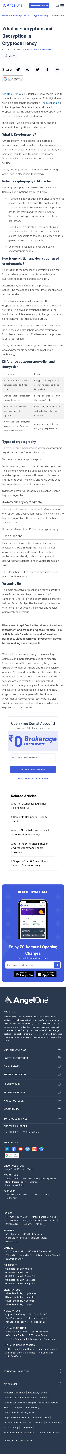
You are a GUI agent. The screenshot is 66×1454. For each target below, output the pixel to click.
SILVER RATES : (12, 1289)
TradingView (11, 1197)
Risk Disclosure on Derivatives (19, 1432)
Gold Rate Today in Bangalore (20, 1283)
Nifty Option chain (14, 1251)
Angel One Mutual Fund (16, 1331)
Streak (33, 1194)
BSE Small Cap (12, 1224)
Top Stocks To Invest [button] (16, 1118)
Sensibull (9, 1194)
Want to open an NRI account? (33, 778)
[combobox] (10, 55)
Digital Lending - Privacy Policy (19, 1412)
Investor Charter (41, 1417)
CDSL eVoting (53, 1422)
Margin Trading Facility (15, 1181)
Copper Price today (15, 1314)
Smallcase (22, 1194)
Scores (43, 1397)
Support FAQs (32, 1132)
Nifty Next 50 (12, 1220)
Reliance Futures (39, 1237)
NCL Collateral (36, 1422)
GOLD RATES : (11, 1265)
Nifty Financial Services (44, 1216)
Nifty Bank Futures (32, 1234)
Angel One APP (12, 1178)
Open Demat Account (39, 5)
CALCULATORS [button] (11, 1066)
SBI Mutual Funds (40, 1331)
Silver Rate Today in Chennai (19, 1300)
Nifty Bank (22, 1216)
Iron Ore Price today (15, 1321)
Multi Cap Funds (13, 1356)
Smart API (34, 1181)
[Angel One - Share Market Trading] (12, 5)
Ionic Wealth (28, 1169)
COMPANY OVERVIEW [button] (15, 1049)
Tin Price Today (37, 1321)
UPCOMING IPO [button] (11, 1108)
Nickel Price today (35, 1317)
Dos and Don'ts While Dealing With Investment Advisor (31, 1402)
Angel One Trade (30, 1178)
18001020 (13, 1132)
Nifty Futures (12, 1234)
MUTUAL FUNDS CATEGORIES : (20, 1345)
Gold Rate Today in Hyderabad (20, 1279)
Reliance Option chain (46, 1254)
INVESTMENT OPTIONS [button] (16, 1058)
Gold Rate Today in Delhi (17, 1272)
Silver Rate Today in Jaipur (18, 1304)
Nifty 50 (9, 1216)
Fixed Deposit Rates (14, 1185)
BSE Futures (11, 1241)
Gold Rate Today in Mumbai (19, 1268)
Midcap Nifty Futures (16, 1237)
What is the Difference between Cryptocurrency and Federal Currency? (29, 848)
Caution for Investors (48, 1432)
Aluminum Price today (40, 1314)
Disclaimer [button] (10, 1384)
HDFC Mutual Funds (37, 1335)
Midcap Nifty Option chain (18, 1254)
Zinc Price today (13, 1317)
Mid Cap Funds (46, 1352)
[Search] (57, 5)
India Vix (28, 1224)
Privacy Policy (32, 1407)
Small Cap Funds (46, 1348)
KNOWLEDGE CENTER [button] (15, 1074)
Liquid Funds (27, 1348)
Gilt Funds (30, 1352)
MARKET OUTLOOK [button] (13, 1100)
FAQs (6, 1407)
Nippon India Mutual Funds (43, 1338)
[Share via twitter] (37, 69)
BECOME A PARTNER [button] (14, 1092)
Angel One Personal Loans (16, 1417)
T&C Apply (17, 1407)
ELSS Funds (11, 1348)
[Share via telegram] (17, 69)
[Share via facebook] (47, 69)
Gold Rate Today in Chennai (19, 1275)
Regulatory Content (38, 1392)
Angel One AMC (12, 1169)
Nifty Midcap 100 (31, 1220)
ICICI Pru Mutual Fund (16, 1338)
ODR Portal (26, 1427)
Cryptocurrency (11, 93)
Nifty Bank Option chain (40, 1251)
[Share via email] (57, 69)
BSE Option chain (14, 1258)
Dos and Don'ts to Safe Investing (20, 1397)
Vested (43, 1194)
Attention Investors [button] (16, 1371)
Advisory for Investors (15, 1422)
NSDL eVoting (11, 1427)
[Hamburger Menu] (62, 5)
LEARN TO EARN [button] (12, 1084)
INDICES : (9, 1213)
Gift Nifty (40, 1224)
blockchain (52, 102)
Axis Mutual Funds (14, 1335)
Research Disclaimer (14, 1392)
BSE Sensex (49, 1220)
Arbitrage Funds (13, 1352)
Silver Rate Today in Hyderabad (21, 1293)
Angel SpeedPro (48, 1178)
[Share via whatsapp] (27, 69)
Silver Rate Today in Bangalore (20, 1296)
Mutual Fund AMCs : (15, 1328)
